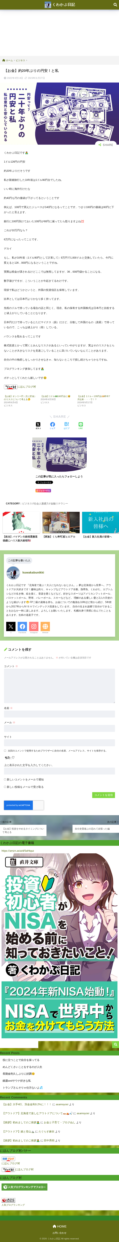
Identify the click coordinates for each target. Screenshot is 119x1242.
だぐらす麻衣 (46, 1131)
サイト (8, 736)
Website (45, 632)
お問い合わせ (59, 1233)
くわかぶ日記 (63, 4)
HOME (61, 1226)
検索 (115, 1044)
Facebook (22, 632)
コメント (11, 666)
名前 (8, 708)
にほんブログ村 (27, 386)
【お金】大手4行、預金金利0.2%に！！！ (27, 1104)
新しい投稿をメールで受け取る (25, 787)
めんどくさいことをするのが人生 (22, 1067)
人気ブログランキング (13, 1205)
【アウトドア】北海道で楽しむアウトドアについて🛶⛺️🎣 (37, 1113)
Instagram (34, 632)
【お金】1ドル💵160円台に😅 (55, 396)
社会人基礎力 (41, 503)
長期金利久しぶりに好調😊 (19, 1073)
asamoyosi (62, 1104)
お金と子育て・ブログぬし (59, 1122)
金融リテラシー (59, 503)
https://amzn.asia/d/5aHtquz (18, 850)
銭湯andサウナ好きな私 (17, 1080)
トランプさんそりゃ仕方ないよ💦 (23, 1087)
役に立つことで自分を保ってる (21, 1060)
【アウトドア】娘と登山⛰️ (18, 1131)
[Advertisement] (59, 32)
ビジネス (27, 503)
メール (9, 722)
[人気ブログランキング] (8, 1200)
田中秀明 (49, 1140)
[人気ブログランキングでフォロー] (24, 1186)
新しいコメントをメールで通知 (25, 779)
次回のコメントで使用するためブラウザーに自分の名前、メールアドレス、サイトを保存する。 (58, 750)
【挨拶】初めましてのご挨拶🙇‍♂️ (21, 1122)
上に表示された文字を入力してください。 (29, 765)
